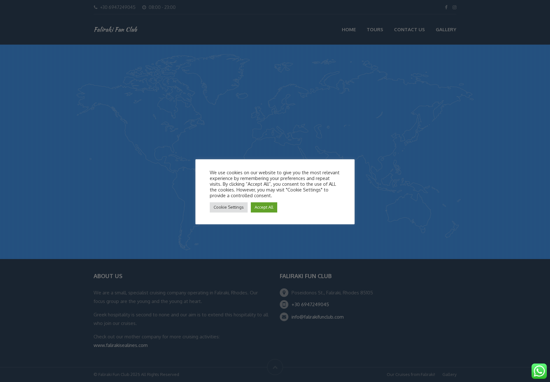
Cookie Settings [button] (229, 207)
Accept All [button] (264, 207)
